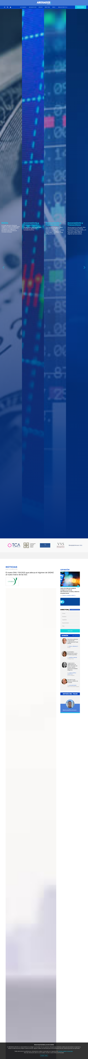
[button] (4, 7)
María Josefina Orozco (69, 710)
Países (53, 7)
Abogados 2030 (32, 7)
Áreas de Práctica (62, 7)
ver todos (75, 635)
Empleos (41, 7)
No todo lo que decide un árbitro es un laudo (72, 681)
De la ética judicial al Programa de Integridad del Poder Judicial (72, 641)
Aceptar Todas (44, 1055)
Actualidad (23, 7)
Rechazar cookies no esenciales (65, 1051)
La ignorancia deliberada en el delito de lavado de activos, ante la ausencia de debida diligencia (72, 666)
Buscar (70, 631)
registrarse (80, 7)
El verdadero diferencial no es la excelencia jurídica (72, 653)
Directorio (47, 7)
